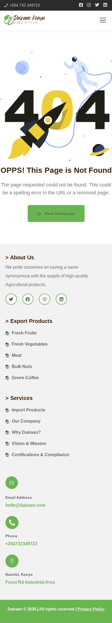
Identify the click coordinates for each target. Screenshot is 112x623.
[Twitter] (11, 299)
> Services (19, 398)
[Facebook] (28, 299)
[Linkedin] (61, 299)
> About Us (19, 257)
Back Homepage (59, 213)
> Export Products (28, 321)
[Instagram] (44, 299)
